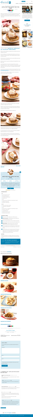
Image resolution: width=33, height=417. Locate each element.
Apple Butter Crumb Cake (4, 280)
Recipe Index (8, 415)
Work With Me (11, 415)
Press (14, 415)
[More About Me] (27, 9)
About (27, 3)
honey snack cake (5, 49)
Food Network (9, 251)
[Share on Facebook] (8, 10)
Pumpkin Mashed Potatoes (15, 335)
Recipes (17, 3)
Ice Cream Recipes (22, 3)
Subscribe (31, 3)
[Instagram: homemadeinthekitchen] (3, 242)
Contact (16, 415)
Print (10, 188)
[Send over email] (12, 10)
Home (4, 415)
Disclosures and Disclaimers (21, 415)
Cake (7, 330)
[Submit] (31, 1)
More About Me (27, 20)
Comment (3, 347)
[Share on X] (9, 10)
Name (3, 355)
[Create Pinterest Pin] (20, 172)
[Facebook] (22, 1)
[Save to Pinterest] (11, 10)
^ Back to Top (2, 415)
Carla (3, 380)
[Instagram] (23, 1)
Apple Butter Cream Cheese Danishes (6, 307)
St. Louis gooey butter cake (5, 70)
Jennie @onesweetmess (4, 386)
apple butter (10, 330)
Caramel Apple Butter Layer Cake (11, 267)
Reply (15, 386)
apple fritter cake (10, 48)
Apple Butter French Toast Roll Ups (6, 321)
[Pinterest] (24, 1)
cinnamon (13, 330)
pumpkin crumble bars (12, 49)
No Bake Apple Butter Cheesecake (6, 324)
